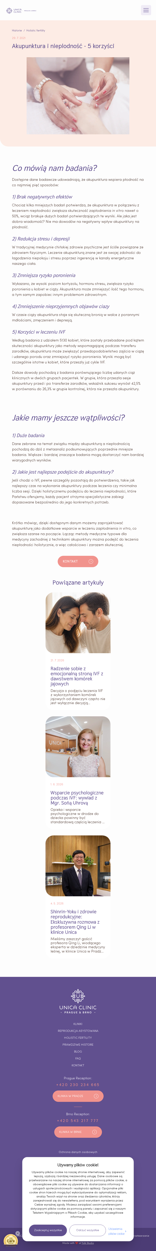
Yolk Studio (88, 1243)
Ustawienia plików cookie (116, 1231)
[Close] (17, 1233)
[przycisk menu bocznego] (146, 10)
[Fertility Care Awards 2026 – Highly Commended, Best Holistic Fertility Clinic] (11, 1240)
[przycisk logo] (21, 11)
